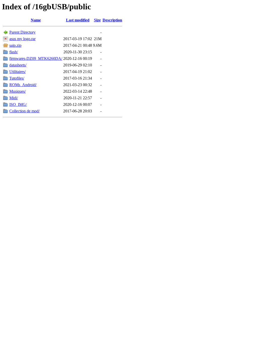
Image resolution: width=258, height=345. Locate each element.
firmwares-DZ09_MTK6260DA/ (35, 58)
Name (36, 20)
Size (97, 20)
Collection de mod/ (24, 111)
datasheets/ (17, 65)
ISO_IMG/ (18, 104)
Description (112, 20)
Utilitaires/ (17, 71)
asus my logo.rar (22, 39)
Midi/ (13, 98)
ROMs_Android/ (23, 85)
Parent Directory (22, 32)
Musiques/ (17, 91)
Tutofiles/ (16, 78)
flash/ (13, 52)
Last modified (77, 20)
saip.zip (15, 45)
